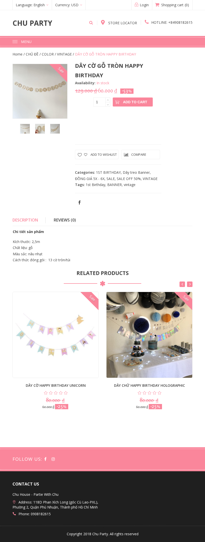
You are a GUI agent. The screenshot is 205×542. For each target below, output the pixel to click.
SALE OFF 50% (129, 178)
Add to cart (135, 102)
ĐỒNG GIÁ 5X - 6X (89, 178)
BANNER (114, 184)
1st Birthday (95, 184)
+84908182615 (171, 22)
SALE (110, 178)
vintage (130, 184)
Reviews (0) (65, 220)
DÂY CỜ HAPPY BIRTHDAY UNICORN (56, 385)
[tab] (29, 220)
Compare (138, 154)
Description (25, 220)
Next (189, 284)
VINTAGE (150, 178)
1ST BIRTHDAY (108, 172)
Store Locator (122, 22)
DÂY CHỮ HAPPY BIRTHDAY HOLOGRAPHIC (149, 385)
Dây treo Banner (136, 172)
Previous (182, 284)
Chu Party (32, 23)
